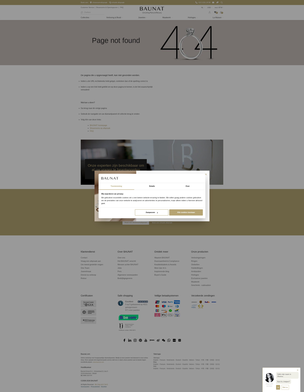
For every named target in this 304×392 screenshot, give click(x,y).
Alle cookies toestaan (186, 212)
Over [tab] (188, 186)
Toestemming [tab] (116, 186)
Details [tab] (152, 186)
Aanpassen (150, 212)
